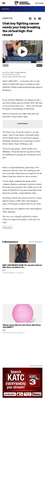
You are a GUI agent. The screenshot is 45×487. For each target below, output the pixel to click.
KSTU (24, 219)
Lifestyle (8, 18)
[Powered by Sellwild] (39, 366)
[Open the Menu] (3, 3)
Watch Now (39, 3)
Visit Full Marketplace (35, 242)
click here (11, 211)
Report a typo (7, 227)
